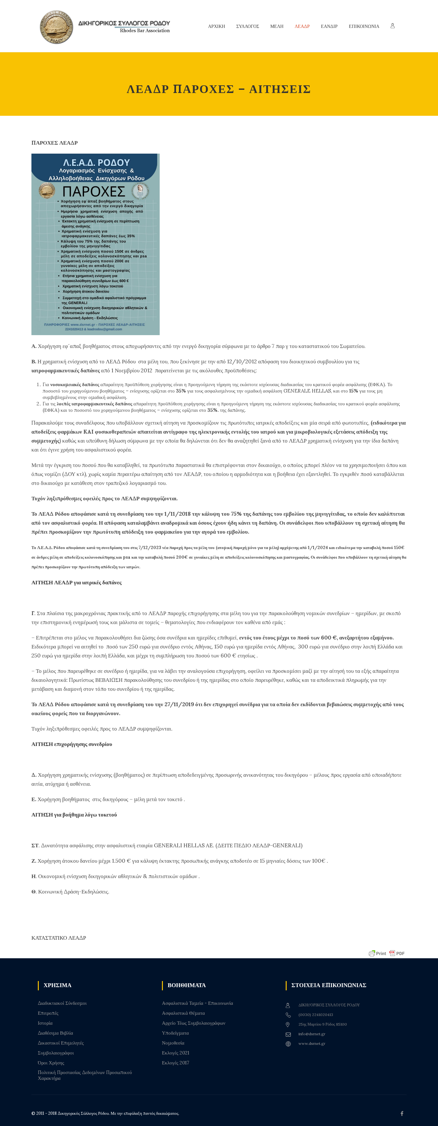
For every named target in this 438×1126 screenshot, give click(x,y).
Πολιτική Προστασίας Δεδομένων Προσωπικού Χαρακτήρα (85, 1075)
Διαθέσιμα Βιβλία (55, 1033)
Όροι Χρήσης (51, 1063)
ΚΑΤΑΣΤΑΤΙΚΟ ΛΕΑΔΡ (58, 937)
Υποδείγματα (175, 1033)
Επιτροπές (48, 1013)
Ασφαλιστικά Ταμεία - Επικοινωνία (197, 1003)
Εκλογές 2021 (175, 1053)
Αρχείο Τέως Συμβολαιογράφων (193, 1023)
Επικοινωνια (364, 26)
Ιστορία (45, 1023)
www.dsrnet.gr (312, 1043)
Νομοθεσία (173, 1043)
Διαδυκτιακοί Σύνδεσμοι (62, 1003)
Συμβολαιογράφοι (56, 1053)
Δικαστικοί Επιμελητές (61, 1043)
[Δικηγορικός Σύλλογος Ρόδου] (108, 26)
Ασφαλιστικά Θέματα (183, 1013)
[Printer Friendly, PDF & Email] (387, 953)
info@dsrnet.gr (312, 1033)
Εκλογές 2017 (175, 1063)
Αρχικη (216, 26)
